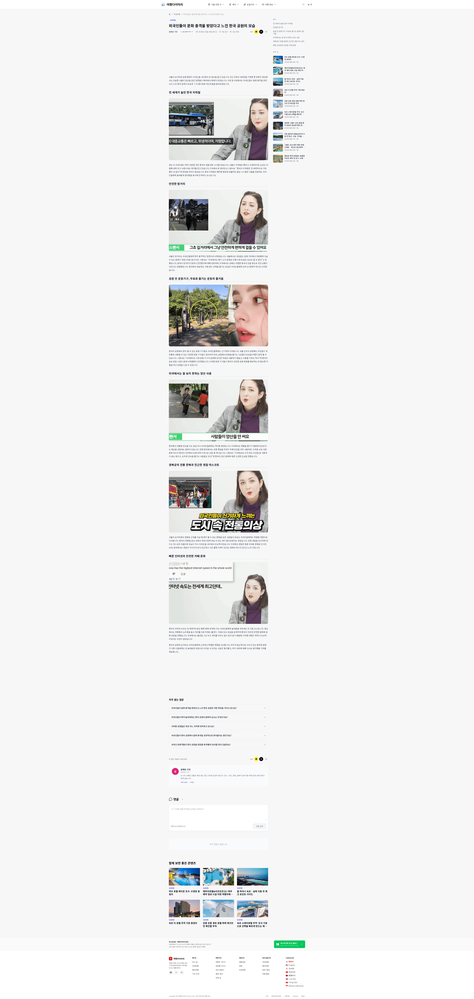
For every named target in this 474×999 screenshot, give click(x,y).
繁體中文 (291, 975)
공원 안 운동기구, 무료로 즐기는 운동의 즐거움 (288, 32)
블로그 (303, 996)
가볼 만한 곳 (216, 4)
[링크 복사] (266, 32)
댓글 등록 (259, 826)
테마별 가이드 (221, 966)
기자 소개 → (184, 782)
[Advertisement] (218, 55)
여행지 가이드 (221, 962)
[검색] (303, 4)
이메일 (192, 782)
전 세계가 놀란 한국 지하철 (283, 23)
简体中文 (291, 972)
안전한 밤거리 (278, 27)
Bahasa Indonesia (294, 986)
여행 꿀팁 (265, 974)
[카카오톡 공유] (256, 32)
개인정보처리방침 (276, 996)
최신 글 (195, 962)
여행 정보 (269, 4)
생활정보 (242, 962)
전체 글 (218, 978)
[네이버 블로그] (171, 972)
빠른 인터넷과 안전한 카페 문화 (284, 45)
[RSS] (176, 972)
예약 (234, 4)
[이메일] (182, 972)
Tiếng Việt (291, 982)
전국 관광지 (220, 970)
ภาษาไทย (291, 979)
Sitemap (295, 996)
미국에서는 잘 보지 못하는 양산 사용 (286, 37)
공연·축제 (266, 970)
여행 (240, 966)
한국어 (289, 961)
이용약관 (287, 996)
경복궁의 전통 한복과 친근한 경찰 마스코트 (288, 41)
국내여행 (177, 14)
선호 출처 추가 (185, 32)
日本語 (290, 968)
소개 (267, 996)
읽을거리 (250, 4)
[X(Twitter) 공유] (261, 32)
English (290, 965)
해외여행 (195, 970)
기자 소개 (195, 974)
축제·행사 (219, 974)
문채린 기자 (173, 32)
